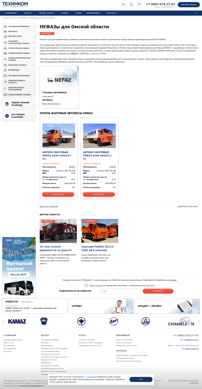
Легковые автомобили (18, 76)
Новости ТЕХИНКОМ (124, 340)
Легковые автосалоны (125, 358)
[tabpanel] (19, 267)
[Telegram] (139, 4)
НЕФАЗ (72, 167)
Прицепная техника (17, 65)
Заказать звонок (189, 4)
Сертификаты (8, 346)
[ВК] (123, 4)
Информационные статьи (126, 346)
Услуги (82, 335)
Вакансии (7, 351)
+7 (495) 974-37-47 (160, 4)
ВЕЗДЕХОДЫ (14, 70)
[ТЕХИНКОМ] (17, 4)
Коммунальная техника (19, 53)
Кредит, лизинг (46, 13)
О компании (11, 13)
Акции (78, 13)
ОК (140, 379)
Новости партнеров (124, 343)
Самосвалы (48, 96)
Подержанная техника (19, 95)
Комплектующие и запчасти (16, 82)
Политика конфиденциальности (32, 386)
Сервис (64, 13)
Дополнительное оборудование (16, 89)
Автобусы (12, 31)
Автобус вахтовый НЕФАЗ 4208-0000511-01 (98, 155)
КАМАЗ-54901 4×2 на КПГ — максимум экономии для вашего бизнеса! (30, 309)
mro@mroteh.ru (168, 7)
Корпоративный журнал (13, 340)
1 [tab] (5, 294)
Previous (3, 321)
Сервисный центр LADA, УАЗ (90, 346)
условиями (91, 377)
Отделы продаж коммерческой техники (132, 355)
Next (199, 321)
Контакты (111, 13)
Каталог (28, 13)
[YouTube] (131, 4)
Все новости (27, 302)
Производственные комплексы (128, 361)
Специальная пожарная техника (19, 59)
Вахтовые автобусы (52, 104)
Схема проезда (192, 349)
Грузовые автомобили (18, 27)
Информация (93, 13)
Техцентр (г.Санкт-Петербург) (91, 343)
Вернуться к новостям (49, 206)
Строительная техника (18, 48)
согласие (104, 280)
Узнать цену (58, 194)
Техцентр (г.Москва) (87, 340)
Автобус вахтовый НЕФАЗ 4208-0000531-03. (57, 155)
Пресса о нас (8, 343)
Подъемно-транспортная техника (18, 42)
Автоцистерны (15, 36)
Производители (9, 348)
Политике (172, 280)
